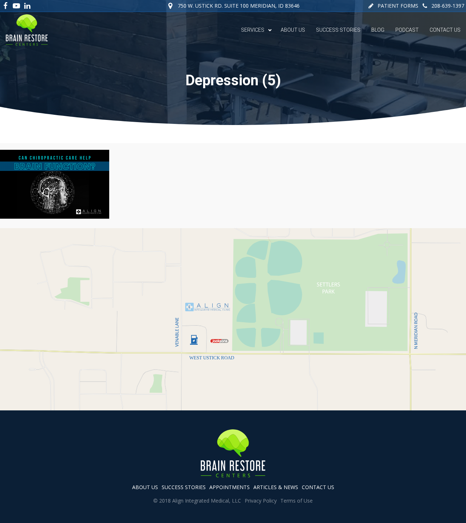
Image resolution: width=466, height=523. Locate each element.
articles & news (275, 487)
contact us (318, 487)
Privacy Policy (261, 500)
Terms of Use (296, 500)
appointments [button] (229, 487)
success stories (184, 487)
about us (145, 487)
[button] (393, 6)
